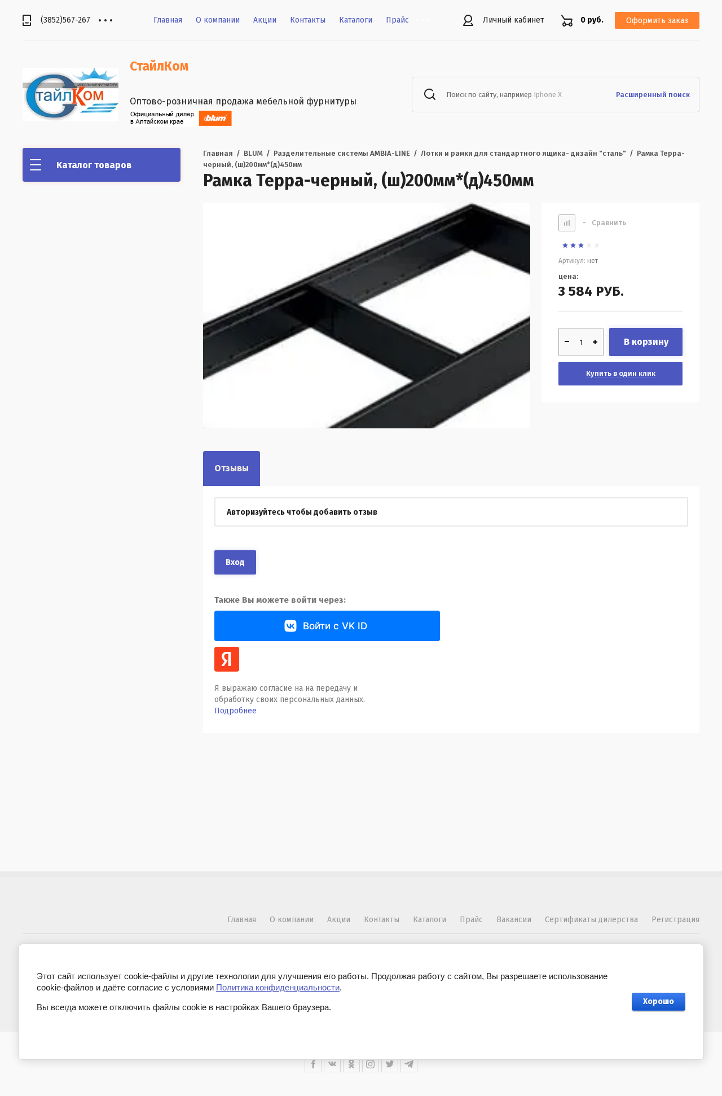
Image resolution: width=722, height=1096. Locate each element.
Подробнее (235, 711)
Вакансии (513, 919)
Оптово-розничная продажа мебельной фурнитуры (243, 101)
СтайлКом (159, 66)
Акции (264, 20)
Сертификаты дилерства (591, 919)
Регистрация (675, 919)
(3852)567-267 (65, 20)
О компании (218, 20)
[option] (366, 366)
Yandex (226, 659)
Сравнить (604, 222)
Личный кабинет (513, 20)
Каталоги (355, 20)
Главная (167, 20)
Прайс (397, 20)
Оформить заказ (657, 20)
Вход (235, 562)
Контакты (307, 20)
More (431, 20)
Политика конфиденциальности (278, 987)
